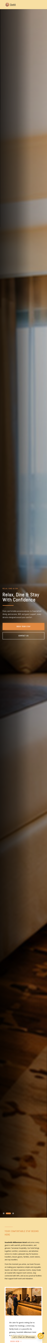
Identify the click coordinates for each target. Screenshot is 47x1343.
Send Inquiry (23, 640)
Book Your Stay (23, 631)
